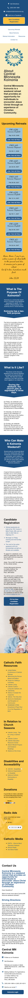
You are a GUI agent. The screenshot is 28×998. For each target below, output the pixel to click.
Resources (22, 36)
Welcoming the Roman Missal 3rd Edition (15, 677)
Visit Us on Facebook (14, 15)
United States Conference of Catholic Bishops (15, 672)
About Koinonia (14, 33)
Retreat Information (9, 36)
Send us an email (9, 987)
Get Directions (14, 4)
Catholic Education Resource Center (13, 742)
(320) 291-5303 (10, 591)
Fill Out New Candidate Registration (14, 601)
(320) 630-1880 (15, 8)
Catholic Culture (13, 738)
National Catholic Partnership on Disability (13, 777)
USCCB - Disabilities (14, 769)
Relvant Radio (12, 847)
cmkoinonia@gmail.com (12, 594)
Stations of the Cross (14, 751)
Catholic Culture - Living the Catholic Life (15, 688)
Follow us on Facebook (11, 957)
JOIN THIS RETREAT (14, 140)
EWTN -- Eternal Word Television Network (15, 844)
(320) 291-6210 (21, 983)
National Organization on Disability (14, 772)
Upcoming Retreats (14, 29)
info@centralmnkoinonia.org (14, 11)
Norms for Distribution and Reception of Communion (14, 701)
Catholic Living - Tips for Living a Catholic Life (14, 734)
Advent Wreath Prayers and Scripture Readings (15, 747)
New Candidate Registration (14, 20)
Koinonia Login (12, 992)
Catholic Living (12, 684)
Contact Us (14, 40)
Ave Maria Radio (13, 849)
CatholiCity (11, 691)
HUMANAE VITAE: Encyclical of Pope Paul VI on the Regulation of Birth (15, 708)
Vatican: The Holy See (15, 697)
